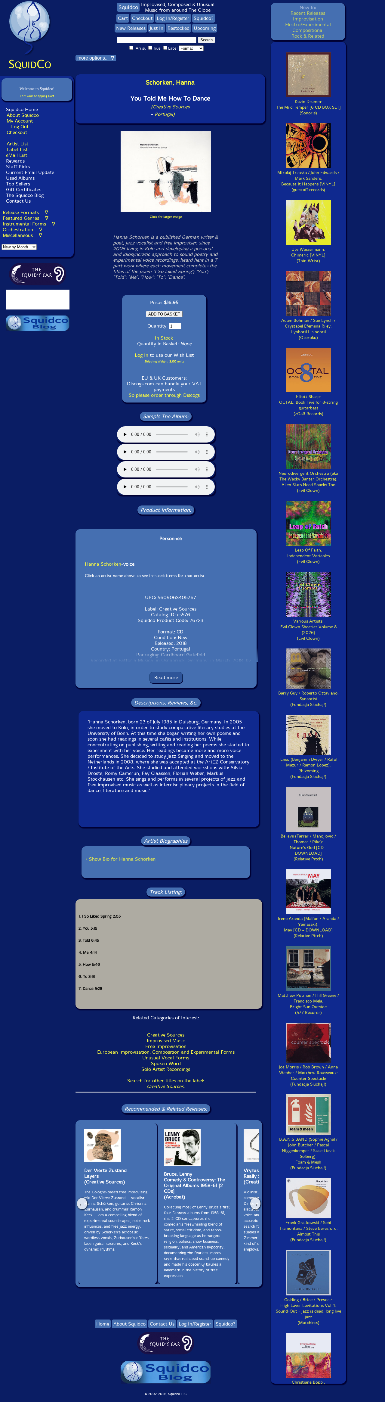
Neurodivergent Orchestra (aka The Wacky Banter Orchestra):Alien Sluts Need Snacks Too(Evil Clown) (308, 482)
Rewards (15, 161)
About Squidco (23, 115)
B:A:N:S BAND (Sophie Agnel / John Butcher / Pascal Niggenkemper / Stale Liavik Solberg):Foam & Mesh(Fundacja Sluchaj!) (308, 1153)
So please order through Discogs (164, 395)
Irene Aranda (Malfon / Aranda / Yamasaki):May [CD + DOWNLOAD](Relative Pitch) (308, 927)
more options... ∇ (95, 58)
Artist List (17, 144)
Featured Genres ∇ (25, 218)
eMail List (16, 155)
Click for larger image (166, 217)
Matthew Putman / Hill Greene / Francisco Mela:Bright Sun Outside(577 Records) (308, 1004)
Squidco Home (22, 109)
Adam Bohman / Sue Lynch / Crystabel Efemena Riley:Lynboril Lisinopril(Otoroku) (308, 329)
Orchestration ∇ (22, 229)
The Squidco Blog (25, 195)
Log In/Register (173, 18)
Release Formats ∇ (25, 212)
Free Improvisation (165, 1046)
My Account (20, 121)
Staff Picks (18, 166)
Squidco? (204, 18)
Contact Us (18, 201)
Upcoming (205, 28)
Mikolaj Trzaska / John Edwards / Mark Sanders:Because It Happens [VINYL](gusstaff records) (308, 181)
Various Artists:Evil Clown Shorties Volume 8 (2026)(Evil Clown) (308, 630)
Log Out (20, 126)
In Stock (164, 338)
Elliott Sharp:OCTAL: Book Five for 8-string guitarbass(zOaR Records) (308, 405)
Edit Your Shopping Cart (37, 96)
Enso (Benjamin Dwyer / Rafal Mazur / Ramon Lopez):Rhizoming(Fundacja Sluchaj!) (308, 768)
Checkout (17, 132)
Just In (156, 28)
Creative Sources (165, 1035)
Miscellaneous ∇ (22, 235)
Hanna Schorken (103, 564)
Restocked (178, 28)
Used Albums (20, 178)
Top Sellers (18, 184)
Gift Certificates (23, 189)
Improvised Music (166, 1040)
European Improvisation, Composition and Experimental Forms (166, 1052)
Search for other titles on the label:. (165, 1083)
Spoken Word (166, 1063)
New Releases (131, 28)
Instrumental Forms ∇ (29, 224)
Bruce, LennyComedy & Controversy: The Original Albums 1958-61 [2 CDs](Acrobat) (194, 1185)
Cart (123, 18)
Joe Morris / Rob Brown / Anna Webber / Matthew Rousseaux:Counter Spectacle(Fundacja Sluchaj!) (308, 1076)
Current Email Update (29, 172)
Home (102, 1324)
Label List (17, 149)
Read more (166, 677)
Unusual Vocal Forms (165, 1058)
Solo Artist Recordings (165, 1069)
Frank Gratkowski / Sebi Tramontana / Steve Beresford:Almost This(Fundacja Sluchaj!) (308, 1231)
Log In (141, 355)
